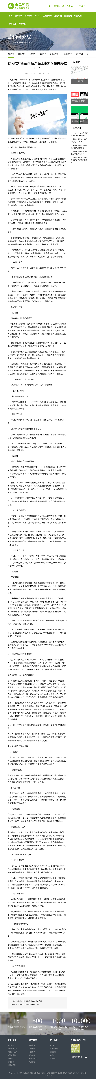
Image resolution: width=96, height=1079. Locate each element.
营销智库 (12, 24)
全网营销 (68, 16)
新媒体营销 (54, 54)
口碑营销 (21, 54)
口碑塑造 (32, 1049)
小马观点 (32, 54)
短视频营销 (47, 16)
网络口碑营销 (12, 1052)
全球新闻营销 (67, 54)
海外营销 (11, 1045)
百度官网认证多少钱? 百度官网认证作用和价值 (79, 160)
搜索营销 (42, 54)
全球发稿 (18, 16)
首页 (11, 16)
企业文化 (53, 1052)
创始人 (52, 1055)
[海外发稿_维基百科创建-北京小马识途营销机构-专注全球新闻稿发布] (19, 6)
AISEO (37, 16)
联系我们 (53, 1058)
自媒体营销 (12, 1065)
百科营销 (28, 16)
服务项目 (58, 16)
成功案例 (78, 16)
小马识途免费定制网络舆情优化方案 (29, 1001)
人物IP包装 (33, 1058)
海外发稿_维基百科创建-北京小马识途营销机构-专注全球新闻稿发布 (47, 1073)
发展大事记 (54, 1049)
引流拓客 (32, 1055)
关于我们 (22, 24)
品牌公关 (32, 1052)
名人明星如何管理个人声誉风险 (27, 1004)
